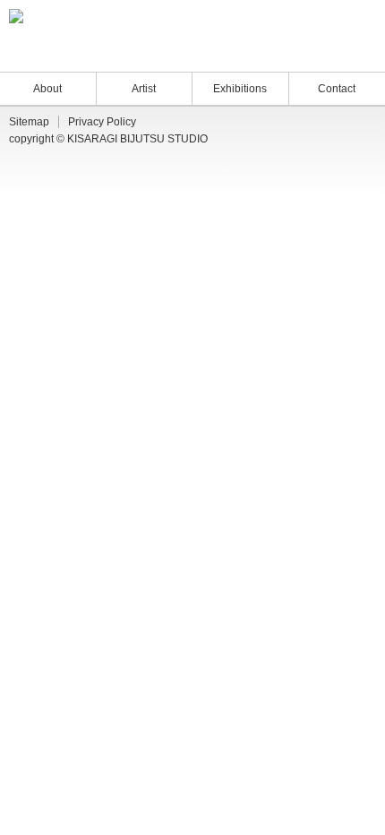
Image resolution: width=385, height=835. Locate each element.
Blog (309, 53)
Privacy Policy (102, 122)
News (273, 53)
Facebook (354, 53)
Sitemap (29, 122)
